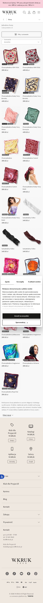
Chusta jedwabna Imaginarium (32, 334)
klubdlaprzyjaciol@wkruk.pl (12, 547)
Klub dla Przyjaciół (11, 484)
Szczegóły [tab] (20, 282)
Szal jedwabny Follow (29, 218)
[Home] (9, 13)
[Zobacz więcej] (39, 19)
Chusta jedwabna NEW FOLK (10, 67)
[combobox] (21, 42)
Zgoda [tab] (7, 282)
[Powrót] (3, 19)
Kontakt (6, 507)
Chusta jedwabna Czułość (30, 158)
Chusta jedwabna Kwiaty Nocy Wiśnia (11, 128)
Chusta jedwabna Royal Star (10, 392)
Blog (5, 499)
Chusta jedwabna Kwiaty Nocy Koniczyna (32, 128)
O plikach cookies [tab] (34, 282)
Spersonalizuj (20, 322)
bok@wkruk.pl (8, 539)
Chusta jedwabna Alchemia (31, 363)
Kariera (6, 491)
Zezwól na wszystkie (21, 316)
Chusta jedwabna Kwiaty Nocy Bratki (32, 188)
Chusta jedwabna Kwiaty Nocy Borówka (11, 97)
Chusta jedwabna (7, 158)
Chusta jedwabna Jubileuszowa (11, 334)
